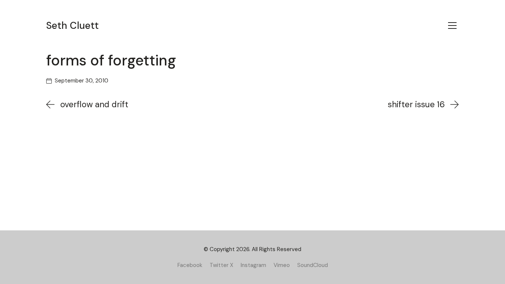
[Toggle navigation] (452, 25)
